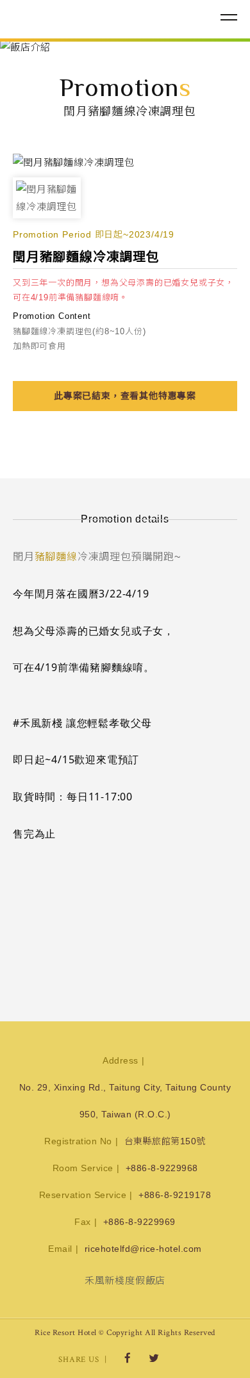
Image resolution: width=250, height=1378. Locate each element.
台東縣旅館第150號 (165, 1141)
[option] (125, 47)
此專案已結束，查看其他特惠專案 (125, 396)
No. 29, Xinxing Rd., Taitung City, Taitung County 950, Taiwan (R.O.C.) (125, 1100)
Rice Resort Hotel (80, 18)
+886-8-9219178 (174, 1195)
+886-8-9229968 (162, 1168)
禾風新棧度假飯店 (125, 1280)
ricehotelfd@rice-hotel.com (143, 1249)
